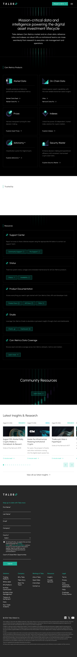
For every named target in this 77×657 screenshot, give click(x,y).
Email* (5, 521)
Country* (6, 535)
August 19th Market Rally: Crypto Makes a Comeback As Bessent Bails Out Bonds (13, 441)
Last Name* (7, 514)
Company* (6, 528)
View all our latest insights (37, 475)
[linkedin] (65, 618)
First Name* (7, 507)
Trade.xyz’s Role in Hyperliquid (59, 440)
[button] (71, 4)
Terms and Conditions (18, 545)
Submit (10, 564)
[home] (10, 4)
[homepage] (10, 494)
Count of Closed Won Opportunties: (14, 555)
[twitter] (69, 618)
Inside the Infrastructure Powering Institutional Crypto (37, 441)
